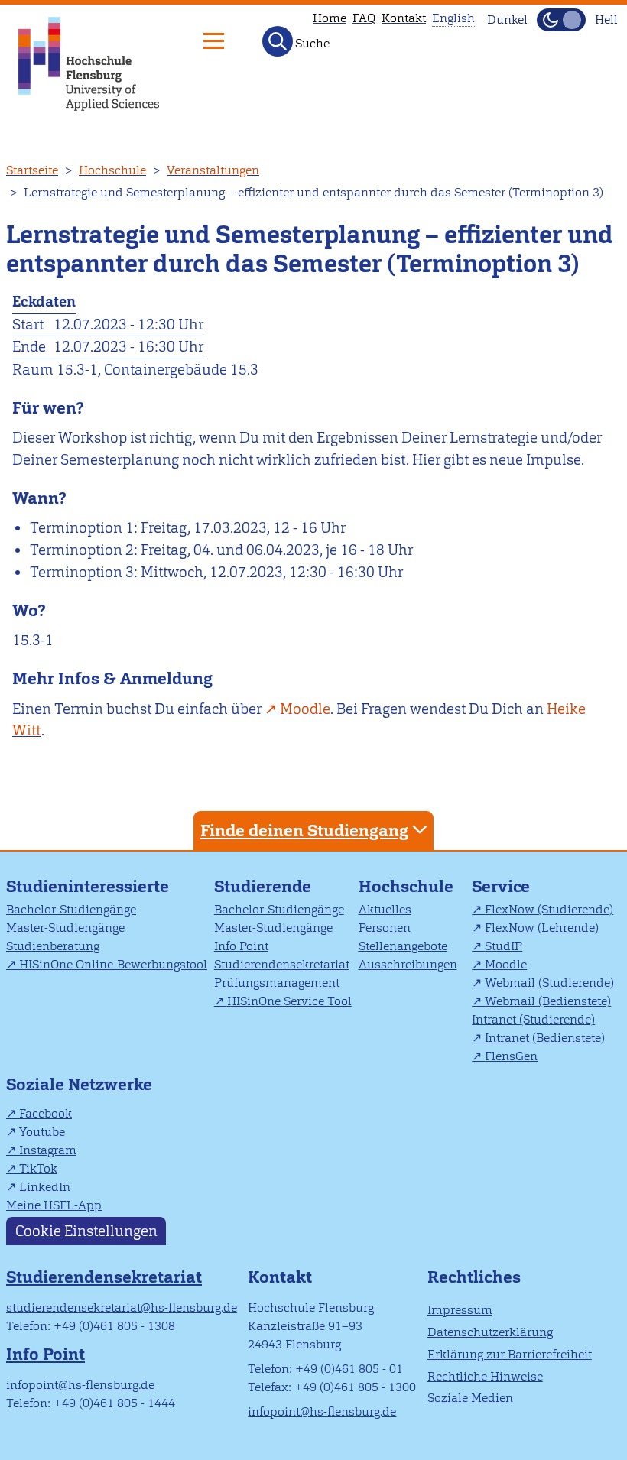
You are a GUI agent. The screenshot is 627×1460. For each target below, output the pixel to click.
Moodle (506, 964)
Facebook (45, 1113)
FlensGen (511, 1056)
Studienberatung (52, 946)
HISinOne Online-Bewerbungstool (113, 964)
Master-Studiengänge (65, 928)
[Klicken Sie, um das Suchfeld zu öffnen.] (277, 41)
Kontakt (404, 18)
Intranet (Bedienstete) (545, 1038)
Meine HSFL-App (54, 1205)
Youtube (42, 1132)
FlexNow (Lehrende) (542, 928)
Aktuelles (385, 909)
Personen (385, 928)
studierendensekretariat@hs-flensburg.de (121, 1307)
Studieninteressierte (87, 886)
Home (329, 18)
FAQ (363, 18)
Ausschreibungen (408, 964)
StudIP (503, 946)
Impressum (459, 1310)
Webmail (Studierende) (549, 983)
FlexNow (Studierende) (549, 909)
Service (501, 886)
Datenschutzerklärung (490, 1332)
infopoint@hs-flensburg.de (80, 1385)
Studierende (262, 886)
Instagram (47, 1150)
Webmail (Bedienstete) (548, 1001)
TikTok (38, 1168)
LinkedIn (44, 1187)
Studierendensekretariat (281, 964)
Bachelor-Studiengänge (71, 909)
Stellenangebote (403, 946)
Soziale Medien (470, 1398)
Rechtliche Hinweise (485, 1376)
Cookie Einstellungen (86, 1231)
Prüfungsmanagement (276, 983)
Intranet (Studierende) (533, 1019)
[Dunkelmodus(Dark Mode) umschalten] (561, 19)
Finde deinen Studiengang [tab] (304, 830)
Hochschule (112, 170)
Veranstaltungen (213, 170)
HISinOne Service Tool (289, 1001)
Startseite (32, 170)
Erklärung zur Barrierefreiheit (509, 1354)
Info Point (241, 946)
